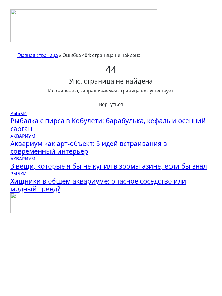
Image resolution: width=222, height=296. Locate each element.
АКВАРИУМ (23, 136)
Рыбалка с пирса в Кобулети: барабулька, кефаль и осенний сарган (108, 124)
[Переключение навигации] (14, 7)
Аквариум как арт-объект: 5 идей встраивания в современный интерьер (88, 147)
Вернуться (111, 104)
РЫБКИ (18, 113)
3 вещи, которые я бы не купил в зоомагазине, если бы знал (108, 166)
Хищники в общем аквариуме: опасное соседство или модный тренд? (98, 185)
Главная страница (37, 55)
